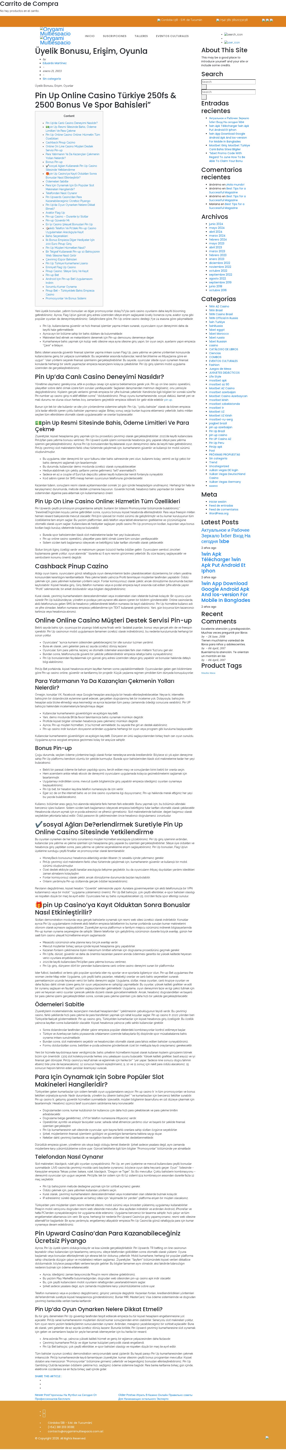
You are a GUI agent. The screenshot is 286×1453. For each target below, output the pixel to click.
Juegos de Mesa (220, 369)
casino (213, 345)
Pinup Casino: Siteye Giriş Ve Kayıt (67, 271)
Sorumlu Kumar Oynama (61, 286)
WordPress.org (218, 513)
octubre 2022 (218, 271)
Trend (213, 462)
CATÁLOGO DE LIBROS (223, 349)
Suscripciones (114, 36)
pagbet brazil (218, 423)
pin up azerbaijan (220, 427)
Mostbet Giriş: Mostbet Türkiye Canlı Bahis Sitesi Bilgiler (229, 147)
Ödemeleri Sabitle (57, 181)
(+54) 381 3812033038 (234, 19)
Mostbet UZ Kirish (220, 415)
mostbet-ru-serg (221, 419)
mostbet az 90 (219, 384)
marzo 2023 (217, 251)
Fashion (214, 365)
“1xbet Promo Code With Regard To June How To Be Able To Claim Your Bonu (227, 157)
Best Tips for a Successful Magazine (227, 190)
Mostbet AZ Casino (222, 388)
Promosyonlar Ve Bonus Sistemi (66, 298)
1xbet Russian (218, 341)
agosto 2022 (217, 278)
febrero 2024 (218, 239)
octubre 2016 (218, 290)
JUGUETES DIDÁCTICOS (224, 373)
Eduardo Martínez (55, 63)
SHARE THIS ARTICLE (48, 1376)
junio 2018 (215, 286)
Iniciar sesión (217, 502)
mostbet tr (216, 408)
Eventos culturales (172, 36)
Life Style (215, 377)
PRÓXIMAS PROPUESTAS (224, 454)
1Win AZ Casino (219, 306)
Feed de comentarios (223, 509)
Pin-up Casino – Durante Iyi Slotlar (67, 216)
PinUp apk (215, 447)
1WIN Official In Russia (223, 318)
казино (213, 486)
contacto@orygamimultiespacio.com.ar (75, 1431)
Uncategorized (219, 466)
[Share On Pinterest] (44, 1388)
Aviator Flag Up (55, 212)
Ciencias (215, 353)
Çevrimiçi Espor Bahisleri (61, 259)
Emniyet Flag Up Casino (61, 267)
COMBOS (215, 357)
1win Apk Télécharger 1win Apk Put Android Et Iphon (229, 128)
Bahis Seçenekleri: (57, 236)
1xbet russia (217, 338)
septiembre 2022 (220, 275)
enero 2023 (216, 259)
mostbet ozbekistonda (224, 404)
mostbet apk (218, 380)
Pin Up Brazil (217, 431)
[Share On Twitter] (44, 1380)
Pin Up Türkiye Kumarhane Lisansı (67, 263)
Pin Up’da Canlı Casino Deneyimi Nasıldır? (72, 123)
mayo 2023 (216, 243)
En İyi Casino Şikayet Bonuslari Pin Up (69, 224)
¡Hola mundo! (235, 185)
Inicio (90, 36)
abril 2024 (215, 232)
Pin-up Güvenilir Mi (57, 220)
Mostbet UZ (217, 412)
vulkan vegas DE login (223, 470)
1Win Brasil (216, 310)
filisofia (205, 673)
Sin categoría (52, 79)
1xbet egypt (217, 330)
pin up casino (218, 435)
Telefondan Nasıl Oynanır (61, 193)
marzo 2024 (217, 236)
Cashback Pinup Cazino (60, 142)
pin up (168, 399)
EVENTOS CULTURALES (223, 361)
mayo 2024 (217, 228)
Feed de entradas (221, 506)
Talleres (141, 36)
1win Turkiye (217, 322)
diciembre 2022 (219, 263)
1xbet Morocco (219, 334)
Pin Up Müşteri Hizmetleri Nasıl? (66, 247)
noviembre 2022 (220, 267)
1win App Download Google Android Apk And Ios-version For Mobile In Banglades (228, 137)
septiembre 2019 (220, 282)
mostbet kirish (218, 400)
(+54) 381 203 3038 (61, 1427)
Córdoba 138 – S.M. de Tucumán (69, 1423)
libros (212, 673)
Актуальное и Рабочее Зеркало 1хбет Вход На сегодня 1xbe (229, 120)
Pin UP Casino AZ (220, 439)
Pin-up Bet (52, 275)
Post (212, 451)
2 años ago (208, 548)
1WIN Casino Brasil (221, 314)
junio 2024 (216, 224)
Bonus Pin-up (54, 162)
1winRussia (216, 326)
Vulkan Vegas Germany (225, 482)
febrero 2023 (217, 255)
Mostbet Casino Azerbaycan (228, 396)
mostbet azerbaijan (222, 392)
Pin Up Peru (216, 443)
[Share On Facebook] (44, 1384)
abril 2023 (215, 247)
